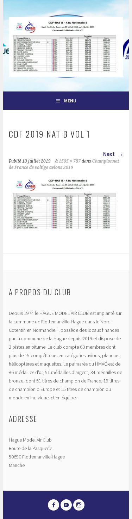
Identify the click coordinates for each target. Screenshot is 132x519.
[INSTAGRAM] (78, 505)
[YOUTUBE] (66, 505)
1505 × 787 (70, 161)
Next (109, 153)
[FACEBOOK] (53, 505)
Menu (70, 100)
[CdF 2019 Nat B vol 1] (66, 232)
